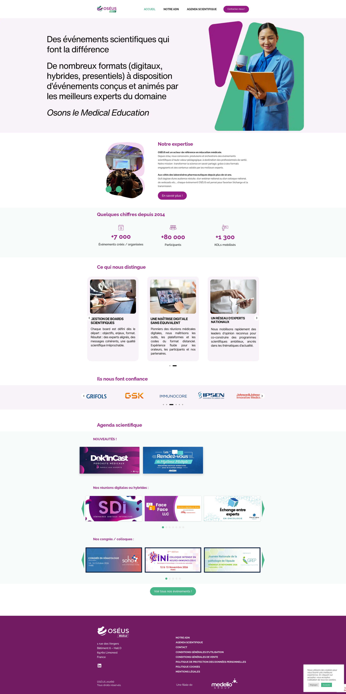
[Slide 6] (182, 404)
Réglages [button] (313, 685)
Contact (181, 647)
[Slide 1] (170, 365)
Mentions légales (188, 671)
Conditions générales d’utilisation (200, 652)
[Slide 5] (179, 404)
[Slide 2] (175, 365)
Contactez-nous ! (236, 9)
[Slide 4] (175, 404)
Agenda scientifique (202, 9)
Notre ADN (171, 9)
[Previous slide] (89, 318)
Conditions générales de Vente (197, 657)
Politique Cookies (188, 666)
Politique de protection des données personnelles (211, 661)
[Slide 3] (170, 404)
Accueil (149, 9)
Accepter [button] (326, 685)
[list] (173, 317)
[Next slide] (257, 318)
